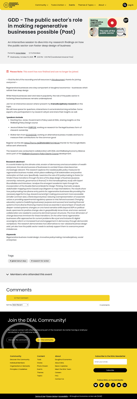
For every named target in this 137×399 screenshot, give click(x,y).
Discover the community (18, 340)
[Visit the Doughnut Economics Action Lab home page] (11, 5)
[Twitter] (101, 385)
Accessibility (63, 396)
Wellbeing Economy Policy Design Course (40, 153)
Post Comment (22, 298)
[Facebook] (113, 385)
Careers (58, 372)
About (101, 5)
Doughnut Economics (63, 359)
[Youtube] (119, 385)
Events (72, 5)
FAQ (56, 376)
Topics (39, 376)
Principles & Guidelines (18, 369)
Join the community (45, 340)
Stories (39, 363)
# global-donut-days (18, 261)
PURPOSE (32, 127)
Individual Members (17, 363)
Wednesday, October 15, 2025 (21, 57)
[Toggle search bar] (125, 5)
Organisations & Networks (20, 366)
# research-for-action (40, 261)
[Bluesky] (95, 385)
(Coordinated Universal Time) (62, 57)
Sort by (9, 305)
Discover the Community (19, 359)
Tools (39, 359)
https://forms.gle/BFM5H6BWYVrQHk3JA (42, 143)
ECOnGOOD (31, 135)
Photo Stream (42, 366)
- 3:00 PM (46, 57)
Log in (130, 5)
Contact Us (59, 379)
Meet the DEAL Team (63, 369)
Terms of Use (40, 396)
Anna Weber (21, 53)
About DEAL (59, 363)
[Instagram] (107, 385)
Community (40, 5)
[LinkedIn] (125, 385)
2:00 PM (40, 57)
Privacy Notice (51, 396)
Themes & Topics (86, 5)
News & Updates (61, 366)
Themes (40, 372)
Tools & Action (57, 5)
